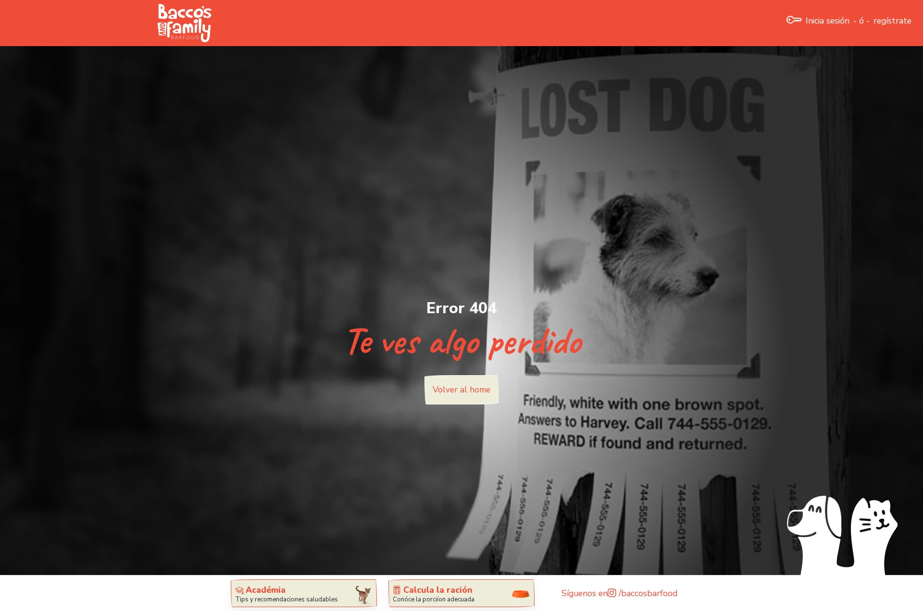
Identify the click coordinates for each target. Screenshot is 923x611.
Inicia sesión (827, 20)
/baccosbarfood (646, 593)
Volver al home (461, 389)
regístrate (892, 20)
